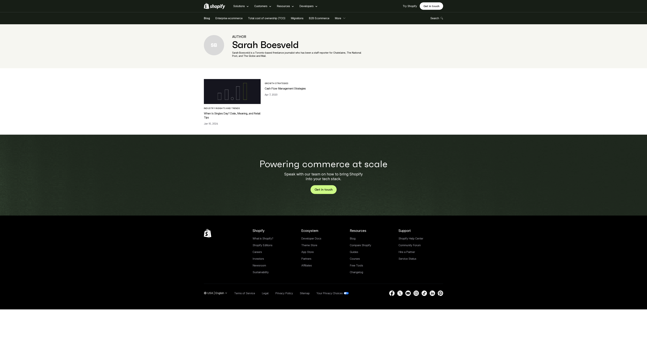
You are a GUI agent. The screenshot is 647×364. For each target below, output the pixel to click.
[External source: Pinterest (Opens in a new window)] (440, 293)
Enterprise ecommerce (229, 18)
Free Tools (356, 265)
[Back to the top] (207, 233)
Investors (258, 258)
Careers (257, 252)
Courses (355, 258)
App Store (307, 252)
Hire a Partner (406, 252)
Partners (306, 258)
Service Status (407, 258)
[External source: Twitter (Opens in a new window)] (400, 293)
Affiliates (306, 265)
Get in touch (431, 6)
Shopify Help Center (410, 238)
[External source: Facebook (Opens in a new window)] (392, 293)
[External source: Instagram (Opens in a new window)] (416, 293)
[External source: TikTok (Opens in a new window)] (424, 293)
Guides (354, 252)
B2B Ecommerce (319, 18)
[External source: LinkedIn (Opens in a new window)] (432, 293)
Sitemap (305, 293)
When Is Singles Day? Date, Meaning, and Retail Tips (232, 115)
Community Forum (409, 245)
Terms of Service (244, 293)
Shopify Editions (262, 245)
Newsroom (259, 265)
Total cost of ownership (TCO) (266, 18)
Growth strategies (276, 83)
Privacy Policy (284, 293)
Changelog (356, 272)
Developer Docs (311, 238)
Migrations (297, 18)
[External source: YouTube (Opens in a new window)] (408, 293)
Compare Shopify (360, 245)
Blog (207, 18)
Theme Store (309, 245)
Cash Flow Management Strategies (285, 88)
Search (434, 18)
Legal (265, 293)
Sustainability (261, 272)
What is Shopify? (263, 238)
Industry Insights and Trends (222, 108)
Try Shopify (410, 6)
